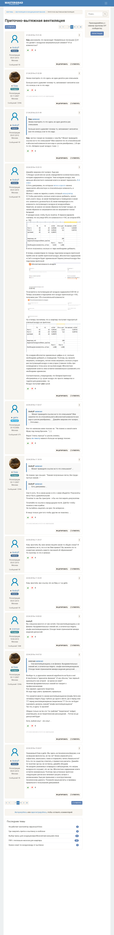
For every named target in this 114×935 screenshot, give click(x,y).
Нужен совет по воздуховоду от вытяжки (26, 845)
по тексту (36, 438)
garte (15, 417)
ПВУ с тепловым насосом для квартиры (25, 840)
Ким (15, 85)
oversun (15, 629)
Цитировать (63, 64)
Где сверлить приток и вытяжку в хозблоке (27, 831)
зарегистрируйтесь (39, 812)
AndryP (15, 47)
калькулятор (67, 193)
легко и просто (59, 185)
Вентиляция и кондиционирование (30, 12)
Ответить (11, 27)
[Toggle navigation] (106, 3)
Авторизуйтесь (21, 812)
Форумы (9, 12)
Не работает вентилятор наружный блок (25, 827)
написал (35, 119)
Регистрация (97, 33)
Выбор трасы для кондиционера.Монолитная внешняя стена (34, 836)
